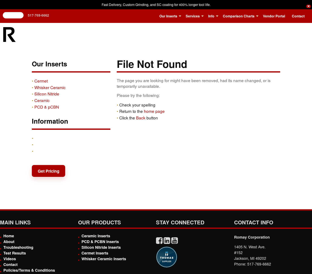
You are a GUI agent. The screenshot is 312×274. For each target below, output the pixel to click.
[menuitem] (169, 16)
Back (140, 117)
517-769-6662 (38, 15)
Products (43, 138)
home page (154, 111)
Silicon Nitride (46, 93)
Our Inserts (168, 16)
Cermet (41, 81)
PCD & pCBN (46, 107)
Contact (298, 16)
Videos (9, 259)
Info (211, 16)
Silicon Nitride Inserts (101, 247)
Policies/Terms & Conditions (29, 270)
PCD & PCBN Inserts (100, 241)
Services (193, 16)
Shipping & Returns (53, 144)
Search (15, 15)
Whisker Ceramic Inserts (104, 259)
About (8, 241)
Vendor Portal (274, 16)
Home (8, 236)
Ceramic (42, 100)
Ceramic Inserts (96, 236)
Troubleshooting (18, 247)
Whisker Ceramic (50, 87)
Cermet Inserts (95, 253)
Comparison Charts (238, 16)
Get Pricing (48, 171)
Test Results (14, 253)
